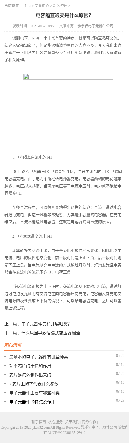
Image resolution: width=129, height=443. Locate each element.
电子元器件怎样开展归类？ (46, 324)
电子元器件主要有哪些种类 (34, 393)
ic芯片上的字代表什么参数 (33, 384)
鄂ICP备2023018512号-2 (67, 433)
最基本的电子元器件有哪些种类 (38, 357)
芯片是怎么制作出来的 (30, 375)
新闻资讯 (60, 6)
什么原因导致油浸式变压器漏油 (50, 333)
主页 (27, 6)
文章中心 (42, 6)
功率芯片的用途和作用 (30, 366)
